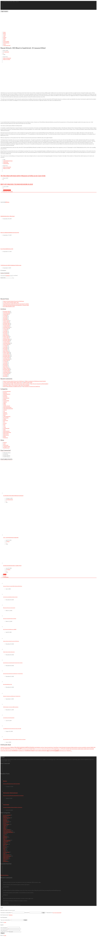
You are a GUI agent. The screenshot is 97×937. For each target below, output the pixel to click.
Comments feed (6, 446)
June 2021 (5, 331)
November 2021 (6, 324)
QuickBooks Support (30, 750)
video (60, 750)
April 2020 (5, 349)
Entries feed (5, 445)
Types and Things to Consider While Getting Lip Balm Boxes (12, 586)
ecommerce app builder (82, 747)
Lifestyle (5, 412)
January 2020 (6, 353)
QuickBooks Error (21, 750)
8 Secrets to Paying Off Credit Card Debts (9, 618)
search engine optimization (41, 750)
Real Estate (5, 420)
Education (5, 396)
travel (57, 750)
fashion (92, 747)
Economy (5, 395)
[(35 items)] (71, 750)
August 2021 (6, 328)
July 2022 (5, 315)
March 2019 (5, 366)
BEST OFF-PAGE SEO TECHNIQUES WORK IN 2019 (17, 184)
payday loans (80, 748)
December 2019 (6, 355)
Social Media (51, 750)
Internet (5, 409)
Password (27, 912)
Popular (4, 574)
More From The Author (8, 191)
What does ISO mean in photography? (9, 607)
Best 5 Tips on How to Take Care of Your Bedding (19, 385)
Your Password (4, 930)
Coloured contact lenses (48, 747)
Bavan (8, 541)
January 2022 (6, 322)
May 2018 (5, 376)
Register (5, 442)
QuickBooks (15, 750)
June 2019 (5, 363)
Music (4, 415)
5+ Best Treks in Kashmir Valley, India (11, 302)
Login (43, 912)
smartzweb (6, 51)
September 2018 (6, 372)
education (88, 747)
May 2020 (5, 348)
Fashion (4, 37)
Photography (6, 417)
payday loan (68, 748)
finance (10, 748)
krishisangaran (10, 499)
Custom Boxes (56, 747)
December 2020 (6, 339)
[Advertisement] (40, 21)
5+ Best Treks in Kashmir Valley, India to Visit (12, 382)
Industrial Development (8, 408)
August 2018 (6, 373)
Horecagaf (5, 385)
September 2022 (6, 312)
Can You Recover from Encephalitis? (8, 717)
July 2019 (5, 361)
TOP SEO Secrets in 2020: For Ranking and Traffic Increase (11, 265)
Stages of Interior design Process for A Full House (13, 381)
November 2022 (6, 311)
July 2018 (5, 374)
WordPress (69, 750)
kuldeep (8, 569)
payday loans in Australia (88, 748)
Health (20, 748)
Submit (25, 920)
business (32, 747)
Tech (4, 36)
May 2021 (5, 332)
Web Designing (6, 431)
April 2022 (5, 319)
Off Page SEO (63, 748)
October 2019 (6, 357)
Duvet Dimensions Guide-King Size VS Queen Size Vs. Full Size (16, 303)
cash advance (37, 747)
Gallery (4, 403)
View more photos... (5, 875)
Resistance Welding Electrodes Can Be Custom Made (11, 783)
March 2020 (5, 351)
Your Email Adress (4, 928)
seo (48, 750)
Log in (4, 443)
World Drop (5, 437)
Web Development (7, 432)
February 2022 (6, 320)
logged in (8, 275)
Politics (4, 419)
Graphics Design (6, 405)
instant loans (32, 748)
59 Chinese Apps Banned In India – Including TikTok (12, 565)
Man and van (49, 748)
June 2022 (5, 316)
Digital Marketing (6, 394)
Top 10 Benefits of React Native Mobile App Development (13, 495)
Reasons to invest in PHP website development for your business (13, 795)
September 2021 (6, 327)
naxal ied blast (6, 163)
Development (68, 747)
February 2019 (6, 368)
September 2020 (6, 343)
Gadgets (5, 401)
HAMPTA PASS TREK (27, 382)
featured (7, 748)
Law (4, 411)
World (4, 33)
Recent (4, 575)
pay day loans (74, 748)
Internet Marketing (38, 748)
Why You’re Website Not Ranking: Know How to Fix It (10, 232)
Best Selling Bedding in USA (9, 306)
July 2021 (5, 329)
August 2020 (6, 344)
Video (4, 38)
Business (5, 392)
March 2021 (5, 335)
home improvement (25, 748)
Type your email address (6, 920)
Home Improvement (7, 407)
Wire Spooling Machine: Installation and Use (12, 386)
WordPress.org (6, 447)
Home (4, 32)
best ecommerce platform (23, 747)
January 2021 (6, 337)
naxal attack (5, 162)
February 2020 (6, 352)
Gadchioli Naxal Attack (7, 160)
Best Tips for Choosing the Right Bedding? (39, 383)
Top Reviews (6, 577)
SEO (4, 421)
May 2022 (5, 318)
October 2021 (6, 326)
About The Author (7, 190)
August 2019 (6, 360)
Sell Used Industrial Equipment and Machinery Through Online (16, 305)
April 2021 (5, 333)
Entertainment (6, 42)
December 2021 (6, 323)
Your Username (4, 927)
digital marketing (74, 747)
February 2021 (6, 336)
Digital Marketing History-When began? (8, 216)
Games (4, 404)
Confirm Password (5, 931)
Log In (4, 44)
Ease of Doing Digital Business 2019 (7, 248)
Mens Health (54, 748)
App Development (7, 391)
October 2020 (6, 341)
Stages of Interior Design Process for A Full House (13, 301)
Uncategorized (6, 428)
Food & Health (6, 41)
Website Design (64, 750)
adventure (2, 747)
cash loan (42, 747)
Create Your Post (6, 45)
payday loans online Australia (6, 750)
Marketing (5, 413)
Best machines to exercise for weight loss (31, 386)
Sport (4, 40)
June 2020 (5, 347)
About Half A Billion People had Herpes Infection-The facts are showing (14, 739)
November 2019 (6, 356)
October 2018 (6, 370)
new (60, 748)
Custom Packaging (62, 747)
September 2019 (6, 359)
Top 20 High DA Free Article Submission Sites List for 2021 (12, 728)
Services (5, 423)
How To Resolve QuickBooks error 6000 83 (9, 629)
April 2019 (5, 365)
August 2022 (6, 314)
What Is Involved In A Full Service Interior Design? (35, 381)
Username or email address (6, 912)
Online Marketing (6, 416)
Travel (4, 34)
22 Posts (7, 202)
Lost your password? (57, 912)
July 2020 (5, 345)
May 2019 (5, 364)
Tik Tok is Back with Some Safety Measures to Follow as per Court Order (23, 175)
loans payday (44, 748)
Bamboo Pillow (14, 747)
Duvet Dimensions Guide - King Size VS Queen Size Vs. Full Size (16, 383)
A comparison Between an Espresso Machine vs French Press (12, 807)
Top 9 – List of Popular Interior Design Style (10, 537)
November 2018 (6, 369)
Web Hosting (6, 433)
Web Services (6, 435)
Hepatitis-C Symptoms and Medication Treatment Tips (11, 696)
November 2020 (6, 340)
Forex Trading (15, 748)
